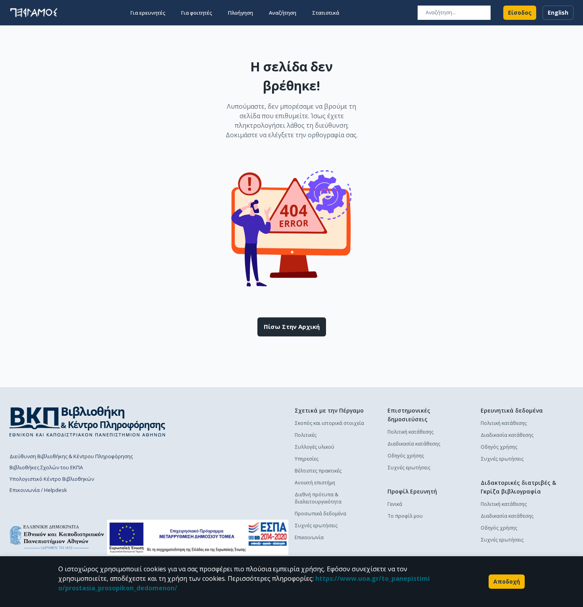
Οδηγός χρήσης (405, 455)
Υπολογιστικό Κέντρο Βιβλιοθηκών (52, 478)
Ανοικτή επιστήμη (315, 482)
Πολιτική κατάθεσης (410, 431)
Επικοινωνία (309, 537)
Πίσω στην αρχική (292, 326)
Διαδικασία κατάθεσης (413, 443)
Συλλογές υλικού (314, 447)
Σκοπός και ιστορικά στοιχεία (329, 423)
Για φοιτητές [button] (196, 12)
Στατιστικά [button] (325, 12)
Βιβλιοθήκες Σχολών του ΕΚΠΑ (46, 467)
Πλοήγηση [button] (240, 12)
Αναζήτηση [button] (282, 12)
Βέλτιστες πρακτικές (318, 470)
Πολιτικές (305, 435)
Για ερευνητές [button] (147, 12)
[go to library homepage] (87, 421)
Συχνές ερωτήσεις (316, 525)
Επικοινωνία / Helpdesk (38, 490)
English (558, 12)
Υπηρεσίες (306, 458)
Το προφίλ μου (405, 516)
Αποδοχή (506, 581)
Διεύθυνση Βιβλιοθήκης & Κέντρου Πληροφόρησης (71, 456)
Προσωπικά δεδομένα (320, 513)
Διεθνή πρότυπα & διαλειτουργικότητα (318, 498)
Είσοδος (519, 12)
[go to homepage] (34, 12)
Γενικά (394, 504)
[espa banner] (197, 537)
